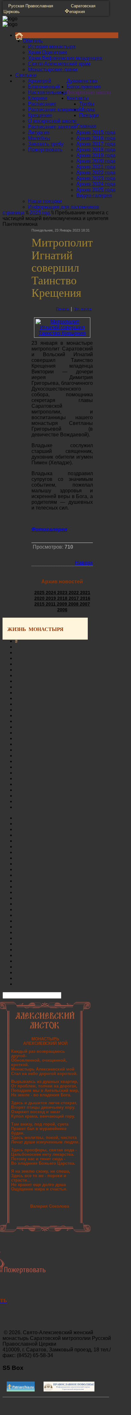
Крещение (40, 115)
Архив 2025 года (95, 189)
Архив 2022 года (95, 172)
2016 (85, 598)
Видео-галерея (94, 195)
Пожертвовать (45, 149)
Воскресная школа (89, 92)
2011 (51, 604)
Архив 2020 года (95, 161)
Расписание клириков (53, 109)
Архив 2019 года (95, 155)
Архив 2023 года (95, 178)
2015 (40, 604)
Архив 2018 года (95, 149)
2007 (85, 604)
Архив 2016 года (95, 138)
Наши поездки (45, 201)
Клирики (37, 98)
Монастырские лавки (53, 69)
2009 (62, 604)
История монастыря (52, 46)
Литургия (39, 132)
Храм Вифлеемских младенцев (65, 58)
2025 (40, 592)
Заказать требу (46, 144)
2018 (63, 598)
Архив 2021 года (95, 167)
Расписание (42, 104)
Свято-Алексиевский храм (59, 63)
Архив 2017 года (95, 144)
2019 (51, 598)
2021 (85, 592)
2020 (40, 598)
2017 (74, 598)
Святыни (26, 75)
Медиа (87, 109)
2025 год (40, 212)
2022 (74, 592)
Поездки (89, 115)
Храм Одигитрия (47, 52)
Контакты (78, 98)
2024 (51, 592)
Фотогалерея (49, 529)
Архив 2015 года (95, 132)
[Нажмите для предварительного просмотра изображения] (62, 333)
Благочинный (44, 86)
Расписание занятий (52, 126)
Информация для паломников (63, 207)
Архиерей (39, 81)
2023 (63, 592)
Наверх (84, 562)
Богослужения (84, 86)
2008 (74, 604)
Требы (86, 104)
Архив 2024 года (95, 184)
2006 (62, 609)
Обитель (33, 41)
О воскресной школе (52, 121)
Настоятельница (47, 92)
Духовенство (82, 81)
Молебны (39, 138)
